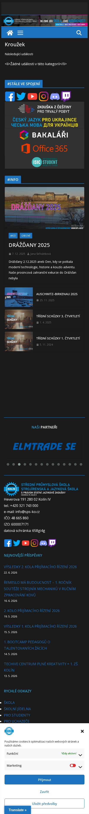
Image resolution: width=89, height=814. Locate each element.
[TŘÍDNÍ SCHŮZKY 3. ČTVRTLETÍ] (19, 319)
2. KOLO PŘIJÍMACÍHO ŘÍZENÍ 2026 (32, 610)
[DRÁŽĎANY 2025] (44, 208)
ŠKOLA (9, 702)
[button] (82, 731)
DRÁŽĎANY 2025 (29, 244)
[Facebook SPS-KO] (10, 94)
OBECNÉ (25, 235)
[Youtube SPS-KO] (32, 94)
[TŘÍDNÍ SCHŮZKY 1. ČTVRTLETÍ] (19, 341)
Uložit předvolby (44, 803)
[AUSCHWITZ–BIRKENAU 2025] (19, 297)
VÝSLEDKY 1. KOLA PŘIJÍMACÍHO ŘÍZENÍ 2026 (40, 626)
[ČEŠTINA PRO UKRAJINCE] (44, 118)
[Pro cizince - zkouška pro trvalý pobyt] (44, 104)
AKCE (13, 235)
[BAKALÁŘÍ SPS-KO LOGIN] (44, 131)
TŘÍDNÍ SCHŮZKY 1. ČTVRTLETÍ (58, 338)
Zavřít (44, 791)
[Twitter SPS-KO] (21, 94)
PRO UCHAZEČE (16, 721)
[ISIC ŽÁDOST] (44, 158)
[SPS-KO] (44, 17)
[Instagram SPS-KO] (43, 94)
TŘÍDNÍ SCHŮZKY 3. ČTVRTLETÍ (58, 316)
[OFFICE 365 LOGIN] (44, 145)
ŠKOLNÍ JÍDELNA (17, 708)
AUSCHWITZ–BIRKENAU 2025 (57, 294)
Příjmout (44, 780)
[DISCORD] (55, 94)
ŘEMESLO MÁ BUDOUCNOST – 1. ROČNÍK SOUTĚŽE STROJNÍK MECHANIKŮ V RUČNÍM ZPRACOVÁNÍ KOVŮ (40, 588)
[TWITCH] (66, 94)
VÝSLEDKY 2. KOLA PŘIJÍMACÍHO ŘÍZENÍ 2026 (40, 566)
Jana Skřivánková (40, 254)
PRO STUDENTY (17, 715)
